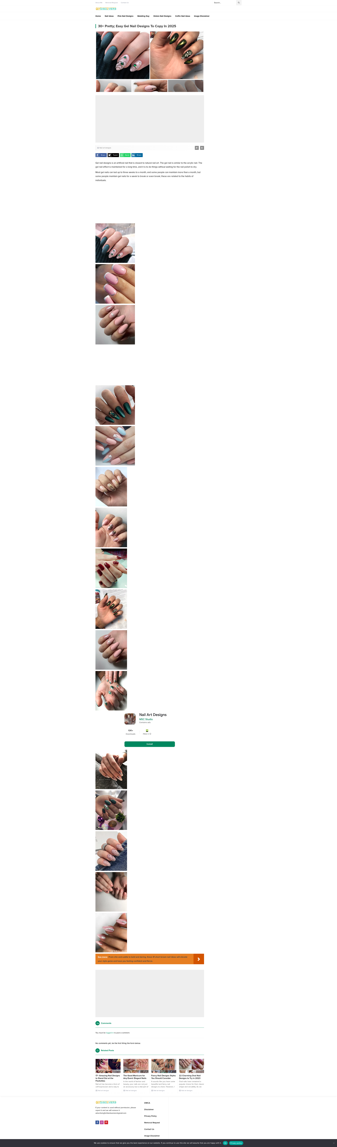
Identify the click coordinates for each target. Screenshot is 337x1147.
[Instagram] (102, 1122)
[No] (333, 1143)
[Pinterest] (106, 1122)
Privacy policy (236, 1143)
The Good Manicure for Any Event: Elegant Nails (134, 1077)
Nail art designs (105, 148)
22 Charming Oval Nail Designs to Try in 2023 (190, 1077)
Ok (225, 1143)
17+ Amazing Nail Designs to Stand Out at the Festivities (108, 1078)
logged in (110, 1033)
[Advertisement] (150, 118)
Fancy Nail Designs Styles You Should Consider (163, 1077)
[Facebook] (97, 1122)
